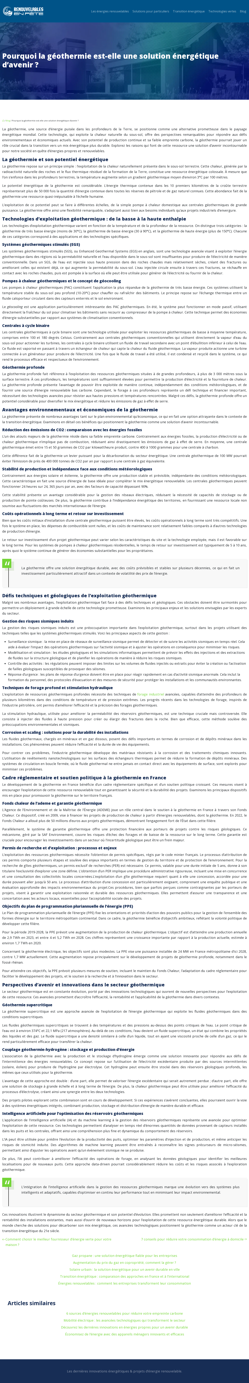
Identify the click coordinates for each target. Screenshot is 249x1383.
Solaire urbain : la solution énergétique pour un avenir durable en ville (124, 1269)
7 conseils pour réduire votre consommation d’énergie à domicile (192, 1239)
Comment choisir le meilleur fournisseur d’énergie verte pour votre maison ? (58, 1242)
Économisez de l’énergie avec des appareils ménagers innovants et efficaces (124, 1334)
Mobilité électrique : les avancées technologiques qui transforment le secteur (124, 1320)
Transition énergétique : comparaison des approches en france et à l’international (124, 1276)
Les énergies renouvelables (110, 11)
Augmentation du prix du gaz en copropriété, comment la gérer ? (124, 1262)
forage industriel (150, 694)
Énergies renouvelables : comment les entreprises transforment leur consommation (124, 1283)
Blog (243, 11)
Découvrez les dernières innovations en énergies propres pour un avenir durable (124, 1327)
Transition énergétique (189, 11)
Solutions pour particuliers (151, 11)
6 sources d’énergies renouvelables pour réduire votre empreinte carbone (124, 1313)
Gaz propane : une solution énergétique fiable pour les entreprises (124, 1255)
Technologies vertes (222, 11)
